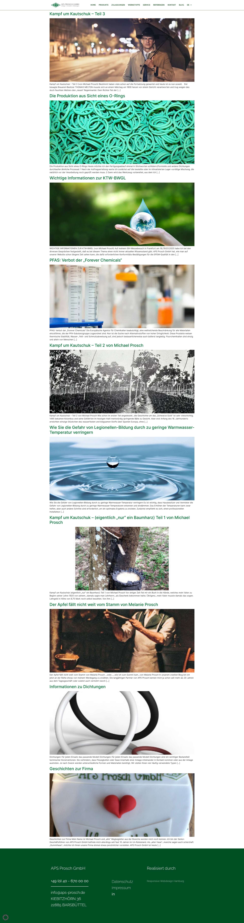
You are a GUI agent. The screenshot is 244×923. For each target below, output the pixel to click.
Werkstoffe (134, 5)
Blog (181, 5)
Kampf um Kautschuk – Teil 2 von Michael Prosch (96, 345)
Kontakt (172, 5)
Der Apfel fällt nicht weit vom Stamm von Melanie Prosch (104, 604)
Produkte (103, 5)
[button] (5, 917)
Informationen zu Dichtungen (78, 686)
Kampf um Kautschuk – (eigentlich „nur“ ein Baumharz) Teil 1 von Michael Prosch (120, 520)
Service (146, 5)
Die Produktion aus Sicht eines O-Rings (109, 95)
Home (93, 5)
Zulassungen (118, 5)
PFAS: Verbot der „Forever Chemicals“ (86, 260)
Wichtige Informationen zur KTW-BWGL (88, 177)
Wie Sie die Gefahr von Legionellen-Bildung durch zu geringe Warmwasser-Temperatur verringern (122, 430)
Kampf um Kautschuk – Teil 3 (77, 13)
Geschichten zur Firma (71, 768)
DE (188, 5)
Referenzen (159, 5)
